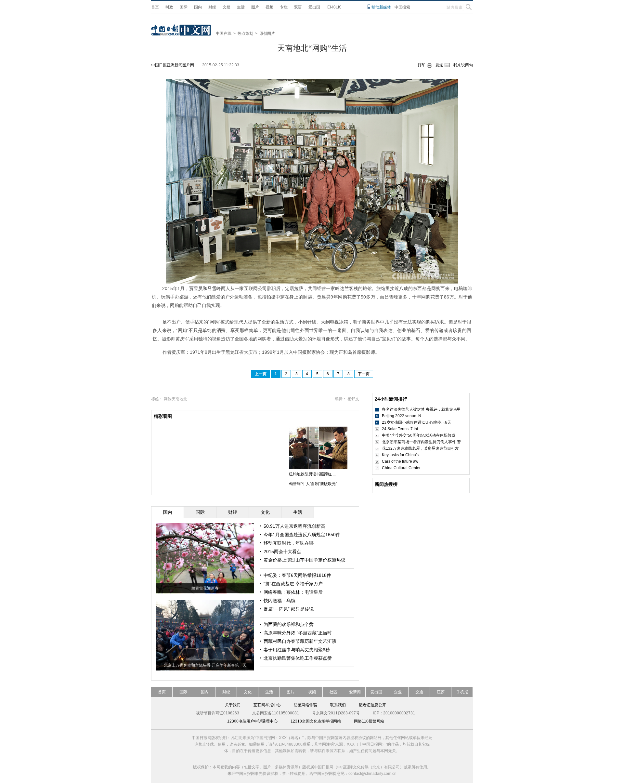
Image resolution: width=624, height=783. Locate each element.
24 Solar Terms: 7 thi (400, 429)
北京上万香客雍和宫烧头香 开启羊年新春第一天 (205, 665)
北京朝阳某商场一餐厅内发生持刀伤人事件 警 (421, 442)
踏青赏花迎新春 (205, 588)
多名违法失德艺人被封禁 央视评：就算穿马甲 (421, 409)
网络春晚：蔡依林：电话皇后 (293, 592)
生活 (241, 7)
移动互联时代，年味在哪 (289, 543)
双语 (298, 7)
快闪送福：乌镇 (279, 600)
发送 (439, 65)
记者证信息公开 (372, 705)
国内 (198, 7)
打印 (421, 65)
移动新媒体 (381, 7)
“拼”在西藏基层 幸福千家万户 (293, 583)
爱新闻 (355, 692)
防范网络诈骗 (305, 705)
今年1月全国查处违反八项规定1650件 (302, 534)
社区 (333, 692)
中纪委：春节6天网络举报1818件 (297, 575)
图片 (255, 7)
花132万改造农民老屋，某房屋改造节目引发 (420, 448)
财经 (212, 7)
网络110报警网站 (369, 721)
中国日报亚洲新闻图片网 (172, 65)
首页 (155, 7)
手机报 (462, 692)
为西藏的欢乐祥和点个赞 (289, 624)
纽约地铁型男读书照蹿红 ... (312, 474)
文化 (248, 692)
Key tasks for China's (400, 455)
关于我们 (232, 705)
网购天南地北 (175, 399)
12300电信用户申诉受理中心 (252, 721)
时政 (169, 7)
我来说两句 (463, 65)
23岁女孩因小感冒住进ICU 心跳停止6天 (416, 422)
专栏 (284, 7)
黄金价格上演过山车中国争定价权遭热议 (304, 560)
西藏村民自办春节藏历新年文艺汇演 (300, 641)
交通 (419, 692)
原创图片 (267, 33)
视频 (269, 7)
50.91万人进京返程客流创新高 (294, 526)
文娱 (226, 7)
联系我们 (338, 705)
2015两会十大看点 (282, 551)
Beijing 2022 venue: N (401, 416)
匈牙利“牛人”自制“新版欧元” (313, 484)
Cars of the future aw (400, 461)
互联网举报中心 (267, 705)
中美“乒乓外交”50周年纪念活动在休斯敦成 (418, 435)
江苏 (441, 692)
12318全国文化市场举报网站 (316, 721)
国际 (184, 7)
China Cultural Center (401, 468)
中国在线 (223, 33)
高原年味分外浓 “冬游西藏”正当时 (298, 632)
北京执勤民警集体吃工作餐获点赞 (298, 658)
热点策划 (245, 33)
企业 (398, 692)
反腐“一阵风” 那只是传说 (289, 609)
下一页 (364, 374)
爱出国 (314, 7)
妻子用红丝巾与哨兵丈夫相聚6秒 (297, 649)
